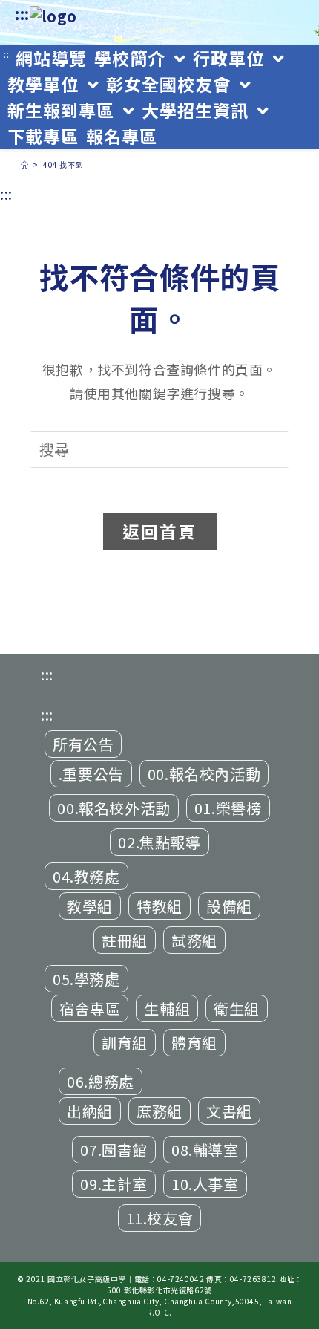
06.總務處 (100, 1081)
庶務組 (159, 1111)
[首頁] (25, 164)
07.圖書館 (114, 1149)
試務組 (194, 940)
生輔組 (167, 1008)
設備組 (229, 906)
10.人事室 (205, 1184)
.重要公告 (91, 773)
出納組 (90, 1111)
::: (22, 14)
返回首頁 (159, 531)
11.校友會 (160, 1218)
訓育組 (125, 1042)
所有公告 (83, 744)
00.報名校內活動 (204, 773)
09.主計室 (114, 1184)
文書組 (229, 1111)
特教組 (159, 906)
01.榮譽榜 (228, 808)
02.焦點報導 (159, 842)
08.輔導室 (205, 1149)
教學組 (90, 906)
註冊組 (125, 940)
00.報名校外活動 (113, 808)
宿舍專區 (89, 1008)
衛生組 (237, 1008)
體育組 (194, 1042)
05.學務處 (86, 979)
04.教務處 (86, 876)
